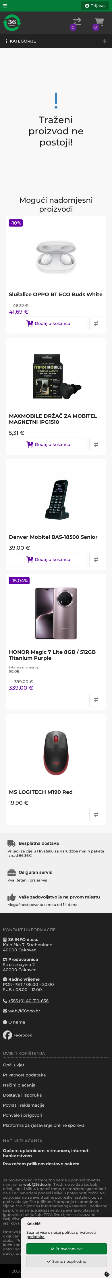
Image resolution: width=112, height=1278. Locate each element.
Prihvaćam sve (69, 1249)
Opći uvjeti (14, 1065)
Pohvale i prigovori (22, 1115)
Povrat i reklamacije (24, 1105)
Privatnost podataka (24, 1075)
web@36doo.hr (37, 1184)
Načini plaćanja (19, 1085)
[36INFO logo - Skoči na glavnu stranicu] (12, 22)
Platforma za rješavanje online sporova (44, 1125)
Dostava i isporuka (22, 1095)
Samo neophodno (69, 1261)
